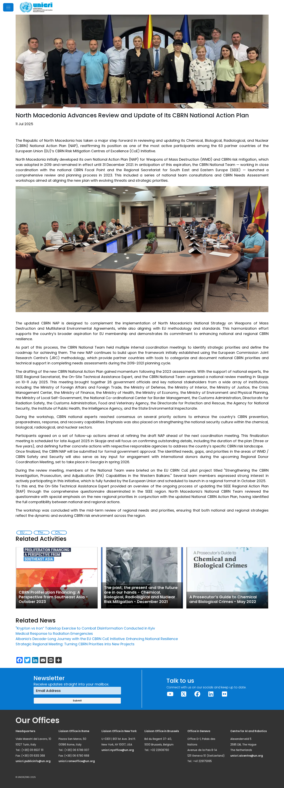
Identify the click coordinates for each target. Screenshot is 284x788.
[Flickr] (224, 694)
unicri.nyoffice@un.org (117, 750)
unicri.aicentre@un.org (247, 756)
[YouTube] (170, 694)
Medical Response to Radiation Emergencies (54, 633)
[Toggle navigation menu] (8, 7)
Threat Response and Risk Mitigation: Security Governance (43, 533)
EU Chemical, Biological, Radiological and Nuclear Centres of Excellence (26, 533)
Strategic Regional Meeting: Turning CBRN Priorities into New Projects (75, 644)
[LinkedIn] (211, 694)
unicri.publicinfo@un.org (33, 761)
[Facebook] (197, 694)
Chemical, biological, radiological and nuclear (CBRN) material (60, 533)
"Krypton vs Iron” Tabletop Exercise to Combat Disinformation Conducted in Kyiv (85, 628)
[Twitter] (184, 694)
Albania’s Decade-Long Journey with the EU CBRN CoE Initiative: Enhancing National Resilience (97, 638)
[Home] (36, 7)
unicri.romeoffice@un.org (77, 761)
